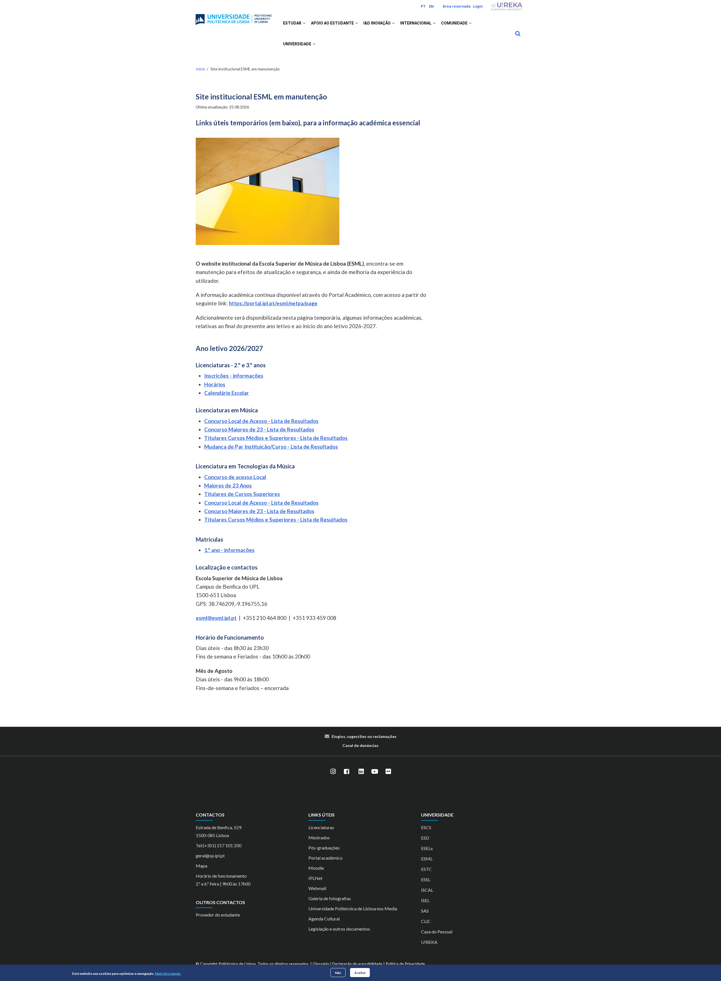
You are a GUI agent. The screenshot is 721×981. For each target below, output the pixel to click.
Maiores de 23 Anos (228, 485)
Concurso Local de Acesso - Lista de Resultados (261, 421)
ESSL (425, 879)
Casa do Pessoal (436, 931)
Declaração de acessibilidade (357, 963)
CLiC (426, 921)
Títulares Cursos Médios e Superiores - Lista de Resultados (276, 438)
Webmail (317, 888)
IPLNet (315, 878)
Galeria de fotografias (329, 898)
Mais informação (168, 973)
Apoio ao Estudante (333, 23)
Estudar (292, 23)
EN (431, 6)
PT (423, 6)
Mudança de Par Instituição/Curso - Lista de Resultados (271, 446)
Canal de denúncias (360, 745)
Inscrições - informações (233, 375)
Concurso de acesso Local (235, 477)
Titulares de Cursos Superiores (242, 494)
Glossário (321, 963)
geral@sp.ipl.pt (210, 855)
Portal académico (325, 857)
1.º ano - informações (229, 550)
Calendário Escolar (226, 393)
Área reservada (456, 6)
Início (200, 68)
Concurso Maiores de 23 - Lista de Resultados (259, 429)
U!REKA (429, 942)
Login (478, 6)
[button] (304, 23)
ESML (427, 858)
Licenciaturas (321, 827)
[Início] (234, 17)
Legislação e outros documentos (339, 928)
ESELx (427, 848)
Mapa (201, 865)
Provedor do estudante (218, 914)
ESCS (426, 827)
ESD (425, 837)
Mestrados (319, 837)
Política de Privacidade (405, 963)
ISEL (425, 900)
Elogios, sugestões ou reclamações (364, 736)
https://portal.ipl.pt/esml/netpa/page (273, 303)
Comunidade (454, 23)
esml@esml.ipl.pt (216, 618)
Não (338, 972)
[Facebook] (346, 771)
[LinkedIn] (361, 771)
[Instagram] (333, 771)
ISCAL (427, 890)
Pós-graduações (324, 847)
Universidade (297, 44)
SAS (425, 910)
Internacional (416, 23)
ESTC (426, 869)
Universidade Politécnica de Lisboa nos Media (352, 908)
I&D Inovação (377, 23)
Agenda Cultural (324, 918)
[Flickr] (388, 771)
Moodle (316, 868)
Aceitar (360, 972)
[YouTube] (374, 771)
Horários (214, 384)
